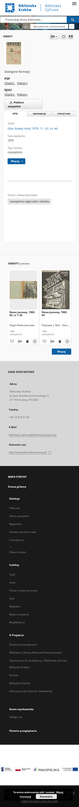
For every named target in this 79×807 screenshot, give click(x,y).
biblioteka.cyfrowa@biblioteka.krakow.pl (33, 435)
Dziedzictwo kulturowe (22, 532)
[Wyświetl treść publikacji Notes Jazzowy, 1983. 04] (59, 341)
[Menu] (74, 3)
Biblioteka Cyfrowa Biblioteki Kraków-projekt (35, 652)
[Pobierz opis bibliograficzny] (19, 341)
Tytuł (12, 574)
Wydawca (15, 606)
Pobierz (22, 83)
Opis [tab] (15, 113)
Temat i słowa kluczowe (23, 590)
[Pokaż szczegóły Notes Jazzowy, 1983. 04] (67, 341)
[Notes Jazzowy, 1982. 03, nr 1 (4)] (23, 290)
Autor (12, 582)
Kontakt (13, 675)
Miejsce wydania (19, 614)
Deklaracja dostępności (23, 644)
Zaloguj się (15, 717)
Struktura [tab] (63, 113)
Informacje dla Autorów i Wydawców (30, 691)
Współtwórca (17, 622)
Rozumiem (46, 796)
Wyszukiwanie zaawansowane (49, 26)
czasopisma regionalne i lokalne (29, 201)
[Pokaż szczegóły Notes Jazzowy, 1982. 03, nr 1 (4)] (34, 341)
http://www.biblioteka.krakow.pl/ (28, 452)
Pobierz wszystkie (16, 104)
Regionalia (15, 524)
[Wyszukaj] (73, 19)
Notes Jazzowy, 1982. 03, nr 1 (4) (22, 313)
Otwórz (9, 83)
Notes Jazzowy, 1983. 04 (54, 313)
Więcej (61, 351)
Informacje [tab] (39, 113)
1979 (10, 140)
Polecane (14, 508)
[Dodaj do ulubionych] (63, 36)
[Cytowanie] (70, 36)
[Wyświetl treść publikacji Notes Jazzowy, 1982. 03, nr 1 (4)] (27, 341)
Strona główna (17, 486)
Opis (12, 598)
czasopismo (15, 152)
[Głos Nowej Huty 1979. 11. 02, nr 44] (13, 53)
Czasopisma (16, 540)
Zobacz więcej (17, 552)
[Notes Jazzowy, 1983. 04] (56, 290)
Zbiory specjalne (19, 516)
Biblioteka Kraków (20, 683)
